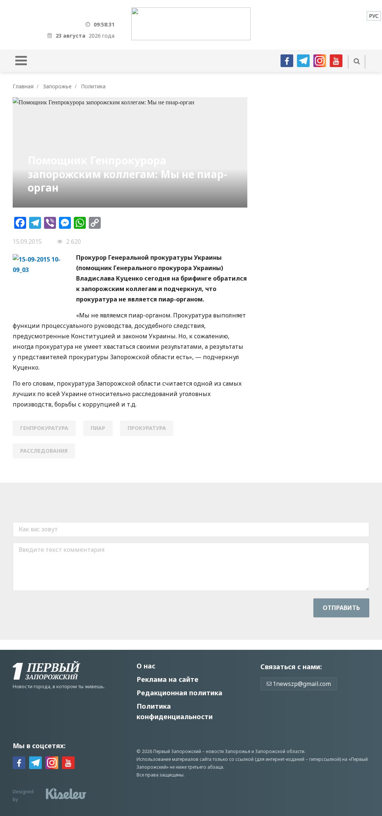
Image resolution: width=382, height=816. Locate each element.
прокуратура (147, 427)
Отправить (341, 608)
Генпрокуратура (44, 427)
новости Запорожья (228, 751)
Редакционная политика (179, 692)
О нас (146, 665)
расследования (44, 450)
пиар (98, 427)
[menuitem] (374, 16)
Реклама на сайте (167, 679)
